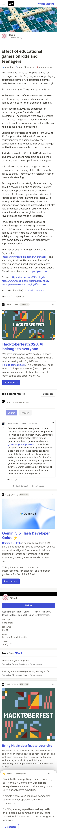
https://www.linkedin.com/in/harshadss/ (25, 256)
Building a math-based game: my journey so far (26, 673)
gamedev (8, 67)
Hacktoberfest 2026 (13, 364)
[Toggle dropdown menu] (53, 304)
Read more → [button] (11, 382)
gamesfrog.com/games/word (22, 444)
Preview (25, 412)
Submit (11, 412)
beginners (29, 67)
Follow (28, 605)
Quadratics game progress (22, 662)
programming (44, 67)
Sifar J (11, 35)
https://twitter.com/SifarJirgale (28, 277)
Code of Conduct (20, 486)
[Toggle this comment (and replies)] (3, 428)
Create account (46, 3)
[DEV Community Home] (10, 3)
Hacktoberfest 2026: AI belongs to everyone (22, 346)
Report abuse (38, 486)
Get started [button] (10, 826)
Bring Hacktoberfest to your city (27, 746)
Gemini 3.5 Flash (11, 543)
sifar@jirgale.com (34, 290)
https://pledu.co (38, 271)
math (18, 67)
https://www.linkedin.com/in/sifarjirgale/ (24, 284)
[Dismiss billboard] (53, 773)
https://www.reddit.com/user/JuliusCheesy (25, 280)
